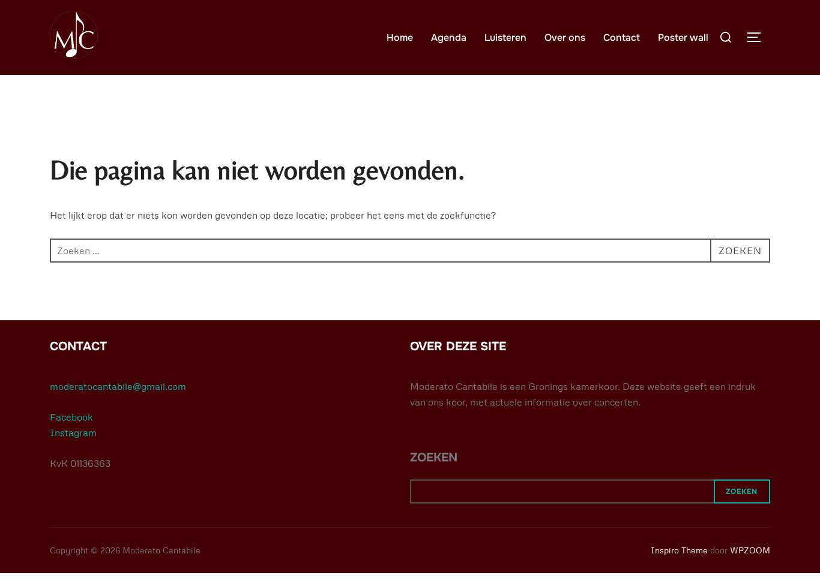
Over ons (564, 37)
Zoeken (742, 491)
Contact (621, 37)
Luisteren (505, 37)
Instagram (73, 433)
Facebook (71, 417)
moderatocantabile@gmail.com (118, 386)
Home (400, 37)
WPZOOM (750, 550)
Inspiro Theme (679, 550)
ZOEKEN (433, 457)
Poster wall (683, 37)
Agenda (448, 37)
